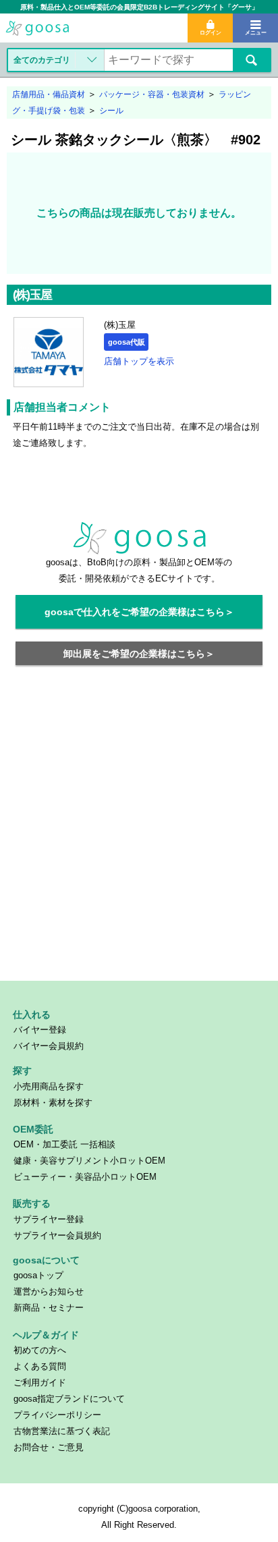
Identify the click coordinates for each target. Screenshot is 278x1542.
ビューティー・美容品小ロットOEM (85, 1177)
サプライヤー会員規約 (57, 1235)
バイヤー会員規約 (48, 1046)
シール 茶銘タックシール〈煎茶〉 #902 (135, 139)
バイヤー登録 (39, 1030)
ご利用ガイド (39, 1382)
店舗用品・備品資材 (48, 94)
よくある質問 (39, 1366)
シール (111, 110)
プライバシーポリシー (57, 1415)
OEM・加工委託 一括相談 (64, 1144)
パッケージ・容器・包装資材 (151, 94)
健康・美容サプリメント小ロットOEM (89, 1160)
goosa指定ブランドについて (69, 1399)
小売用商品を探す (48, 1086)
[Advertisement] (139, 831)
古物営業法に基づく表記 (61, 1431)
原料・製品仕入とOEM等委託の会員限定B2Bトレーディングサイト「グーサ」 (139, 7)
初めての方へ (39, 1350)
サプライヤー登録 (48, 1219)
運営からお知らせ (48, 1291)
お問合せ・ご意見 (48, 1447)
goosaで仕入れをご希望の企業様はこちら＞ (139, 611)
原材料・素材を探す (52, 1102)
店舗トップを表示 (139, 361)
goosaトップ (38, 1275)
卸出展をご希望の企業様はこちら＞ (139, 653)
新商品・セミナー (48, 1308)
